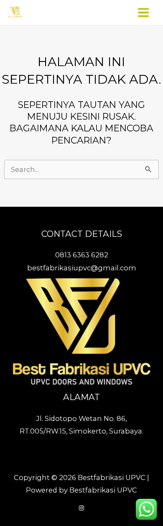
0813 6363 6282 (81, 255)
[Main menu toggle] (143, 12)
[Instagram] (81, 508)
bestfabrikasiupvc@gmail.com (81, 268)
